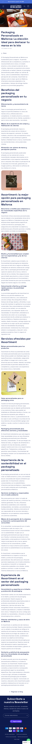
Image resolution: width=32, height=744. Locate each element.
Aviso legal (16, 739)
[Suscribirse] (27, 715)
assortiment (12, 734)
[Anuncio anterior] (3, 1)
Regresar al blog (17, 692)
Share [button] (5, 53)
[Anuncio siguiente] (29, 1)
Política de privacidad (11, 736)
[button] (3, 6)
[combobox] (26, 742)
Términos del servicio (23, 736)
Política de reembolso (22, 734)
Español (25, 742)
